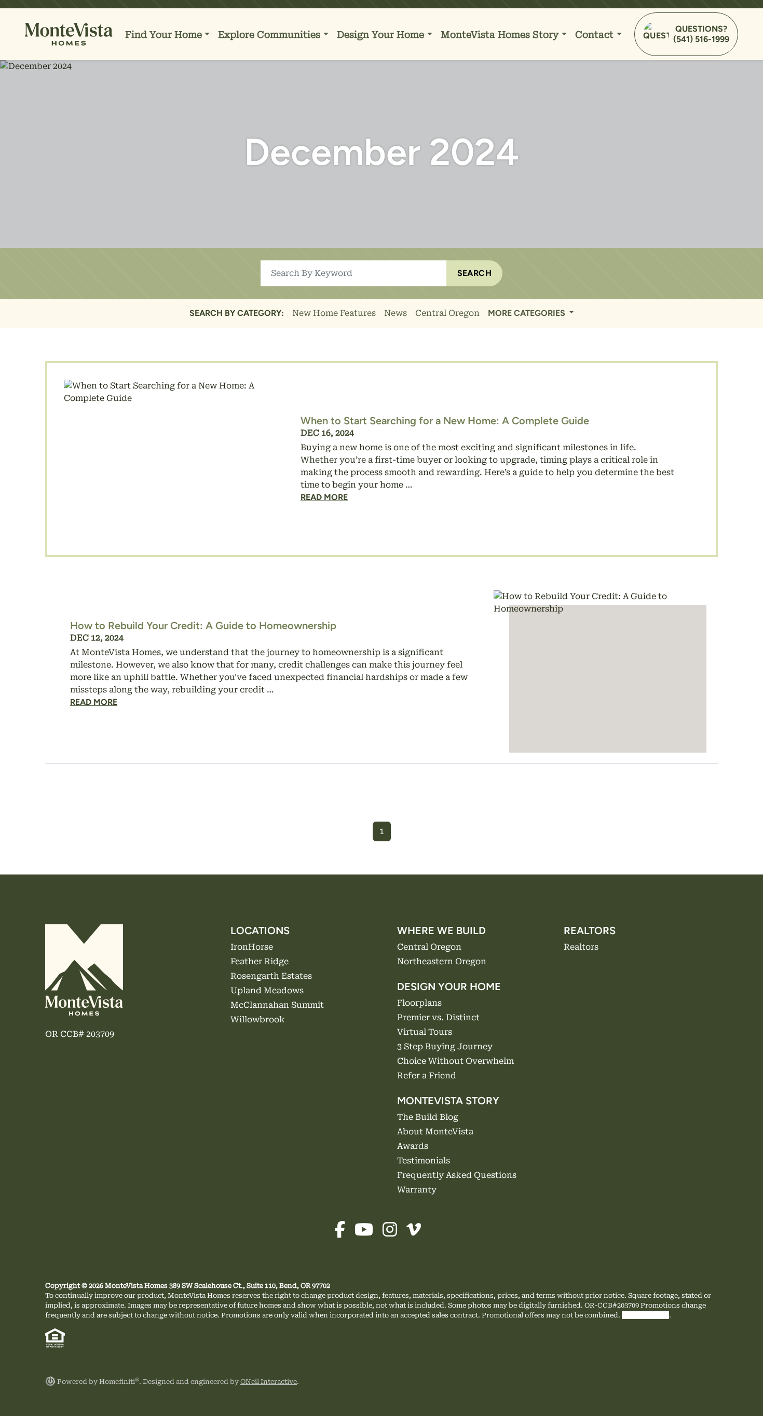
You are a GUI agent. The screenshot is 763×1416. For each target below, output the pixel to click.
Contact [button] (595, 34)
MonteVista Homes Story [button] (501, 34)
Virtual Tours (424, 1032)
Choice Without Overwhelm (455, 1061)
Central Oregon (447, 313)
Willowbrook (257, 1019)
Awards (412, 1146)
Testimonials (423, 1160)
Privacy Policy (645, 1315)
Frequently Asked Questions (456, 1175)
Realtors (581, 947)
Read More (324, 497)
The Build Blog (427, 1117)
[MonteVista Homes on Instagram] (393, 1233)
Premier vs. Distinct (438, 1017)
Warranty (417, 1190)
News (395, 313)
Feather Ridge (259, 961)
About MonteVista (435, 1131)
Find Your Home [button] (165, 34)
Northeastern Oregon (441, 961)
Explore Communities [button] (270, 34)
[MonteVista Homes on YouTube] (367, 1233)
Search (474, 273)
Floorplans (419, 1003)
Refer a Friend (426, 1075)
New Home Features (334, 313)
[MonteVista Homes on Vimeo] (416, 1233)
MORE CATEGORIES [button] (527, 313)
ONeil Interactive (268, 1381)
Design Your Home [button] (382, 34)
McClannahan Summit (277, 1005)
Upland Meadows (267, 990)
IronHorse (251, 947)
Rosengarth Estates (271, 976)
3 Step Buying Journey (445, 1046)
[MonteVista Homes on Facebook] (343, 1233)
